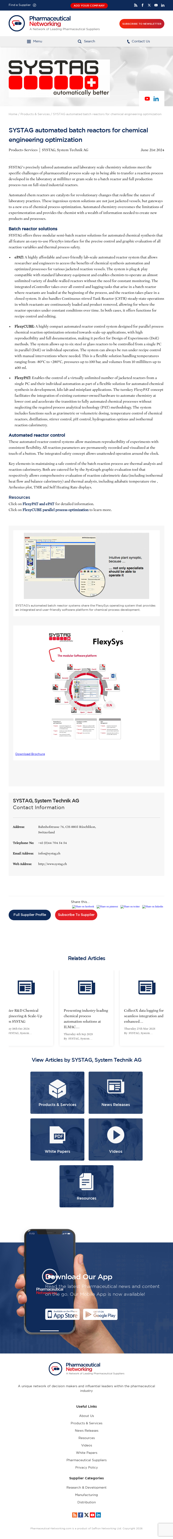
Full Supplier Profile (30, 914)
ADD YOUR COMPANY (89, 5)
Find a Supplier (20, 5)
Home (13, 114)
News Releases (86, 1430)
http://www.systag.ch (52, 864)
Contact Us (141, 41)
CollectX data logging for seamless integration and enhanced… (88, 1016)
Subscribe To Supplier (76, 914)
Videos (86, 1445)
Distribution (86, 1502)
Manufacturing (86, 1495)
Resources (86, 1438)
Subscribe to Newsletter (141, 23)
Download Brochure (30, 754)
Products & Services (35, 114)
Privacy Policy (86, 1467)
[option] (31, 1008)
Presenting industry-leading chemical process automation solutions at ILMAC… (30, 1018)
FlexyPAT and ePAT (38, 504)
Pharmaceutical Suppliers (86, 1460)
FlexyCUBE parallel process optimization (56, 510)
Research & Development (86, 1487)
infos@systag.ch (49, 853)
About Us (86, 1416)
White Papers (86, 1453)
